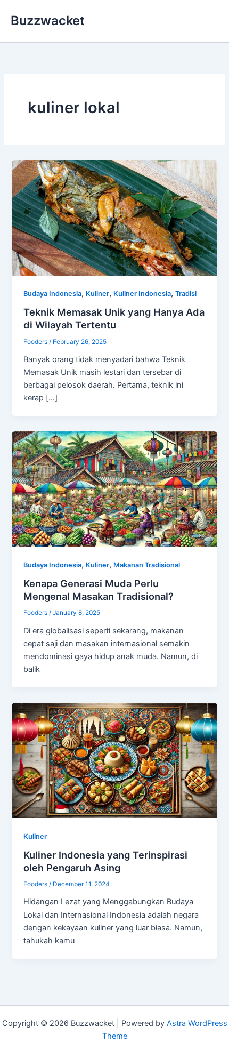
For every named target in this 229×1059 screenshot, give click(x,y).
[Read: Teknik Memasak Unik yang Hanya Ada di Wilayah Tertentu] (114, 217)
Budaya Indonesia (52, 294)
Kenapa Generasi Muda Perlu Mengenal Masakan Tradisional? (98, 589)
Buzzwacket (48, 20)
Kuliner (97, 294)
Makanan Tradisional (146, 565)
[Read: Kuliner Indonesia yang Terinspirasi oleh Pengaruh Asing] (114, 760)
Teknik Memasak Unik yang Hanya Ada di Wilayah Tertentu (114, 318)
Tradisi (186, 294)
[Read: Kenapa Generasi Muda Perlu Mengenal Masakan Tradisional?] (114, 488)
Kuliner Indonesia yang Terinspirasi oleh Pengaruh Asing (105, 861)
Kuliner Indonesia (142, 294)
